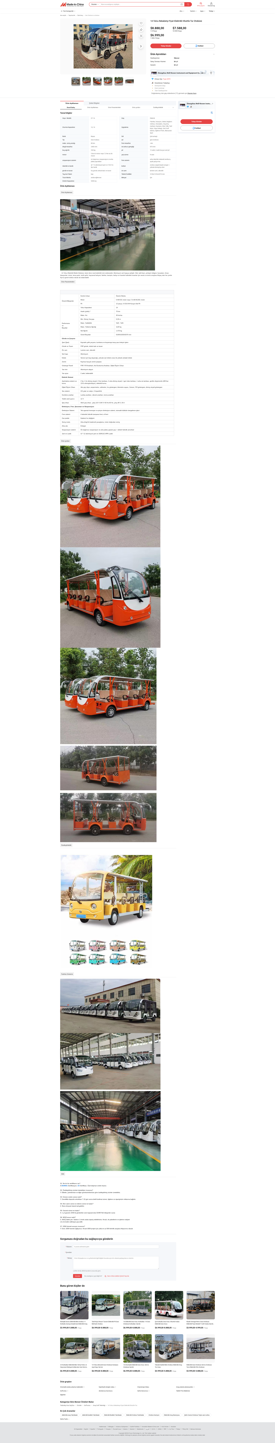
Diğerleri (63, 1395)
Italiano (125, 1429)
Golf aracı (63, 1391)
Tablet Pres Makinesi (183, 1391)
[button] (169, 107)
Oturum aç (211, 6)
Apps (202, 11)
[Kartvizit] (212, 112)
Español (92, 1429)
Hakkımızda (102, 1426)
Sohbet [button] (200, 46)
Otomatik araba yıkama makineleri (71, 1387)
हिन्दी (165, 1429)
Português (100, 1429)
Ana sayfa (63, 15)
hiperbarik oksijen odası (107, 1387)
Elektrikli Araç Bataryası (172, 1415)
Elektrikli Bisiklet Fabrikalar (113, 1415)
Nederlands (140, 1429)
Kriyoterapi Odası (143, 1387)
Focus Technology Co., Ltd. (136, 1433)
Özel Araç (80, 15)
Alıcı (181, 11)
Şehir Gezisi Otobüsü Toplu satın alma (196, 1415)
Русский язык (117, 1429)
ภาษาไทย (171, 1429)
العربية (147, 1429)
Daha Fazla (64, 1419)
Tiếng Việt (185, 1429)
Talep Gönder (166, 46)
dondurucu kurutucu (105, 1391)
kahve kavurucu (143, 1391)
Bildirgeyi (111, 1426)
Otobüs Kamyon (154, 1415)
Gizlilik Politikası (135, 1426)
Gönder (77, 1276)
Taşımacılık (71, 15)
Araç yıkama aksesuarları (184, 1387)
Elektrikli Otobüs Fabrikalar (135, 1415)
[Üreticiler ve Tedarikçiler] (72, 4)
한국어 (153, 1429)
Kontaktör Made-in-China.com (150, 1426)
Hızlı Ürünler (165, 1426)
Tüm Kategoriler (68, 11)
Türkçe (178, 1429)
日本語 (160, 1429)
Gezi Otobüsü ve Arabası (92, 15)
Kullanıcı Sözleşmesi (122, 1426)
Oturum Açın (191, 93)
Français (108, 1429)
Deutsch (132, 1429)
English (86, 1429)
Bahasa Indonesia (195, 1429)
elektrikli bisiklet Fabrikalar (91, 1415)
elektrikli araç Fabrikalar (70, 1415)
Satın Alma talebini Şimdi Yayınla (117, 1276)
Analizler (173, 1426)
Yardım (192, 11)
